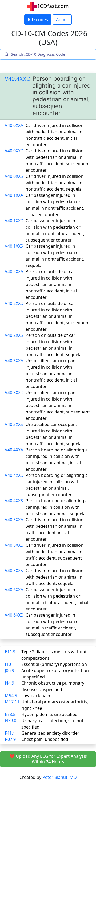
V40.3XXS (14, 424)
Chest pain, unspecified (44, 739)
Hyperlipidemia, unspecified (49, 714)
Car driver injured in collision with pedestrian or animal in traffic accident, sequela (54, 577)
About (62, 19)
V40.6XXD (14, 615)
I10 (8, 664)
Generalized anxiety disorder (50, 733)
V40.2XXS (14, 335)
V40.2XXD (14, 303)
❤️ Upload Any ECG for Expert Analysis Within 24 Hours (48, 759)
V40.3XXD (14, 392)
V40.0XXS (14, 176)
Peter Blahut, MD (59, 777)
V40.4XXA (14, 450)
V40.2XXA (14, 271)
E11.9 (10, 652)
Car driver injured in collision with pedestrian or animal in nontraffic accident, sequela (54, 182)
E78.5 (10, 714)
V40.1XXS (14, 246)
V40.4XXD (18, 78)
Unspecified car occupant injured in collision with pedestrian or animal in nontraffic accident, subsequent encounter (58, 405)
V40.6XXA (14, 590)
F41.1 (10, 733)
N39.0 (10, 720)
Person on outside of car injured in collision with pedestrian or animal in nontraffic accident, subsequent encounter (58, 316)
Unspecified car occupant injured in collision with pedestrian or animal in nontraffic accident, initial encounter (51, 373)
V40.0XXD (14, 151)
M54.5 (11, 696)
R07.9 (10, 739)
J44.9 (9, 683)
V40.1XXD (14, 221)
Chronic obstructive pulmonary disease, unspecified (52, 686)
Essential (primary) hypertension (54, 664)
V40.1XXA (14, 195)
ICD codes (38, 19)
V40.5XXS (14, 571)
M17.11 (12, 702)
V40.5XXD (14, 545)
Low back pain (35, 696)
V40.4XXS (14, 501)
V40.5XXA (14, 520)
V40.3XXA (14, 361)
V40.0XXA (14, 125)
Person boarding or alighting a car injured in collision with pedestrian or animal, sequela (57, 507)
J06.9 (9, 670)
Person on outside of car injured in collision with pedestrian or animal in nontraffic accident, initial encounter (51, 284)
